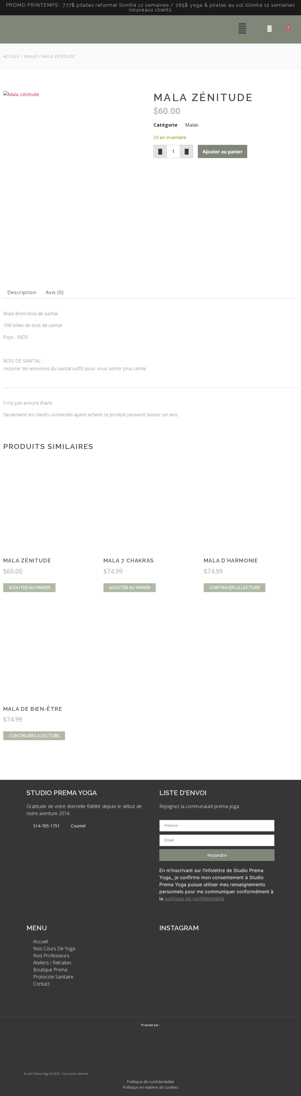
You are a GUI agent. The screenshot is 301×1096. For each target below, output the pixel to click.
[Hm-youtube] (268, 1057)
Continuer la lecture (234, 587)
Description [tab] (21, 292)
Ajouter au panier (223, 152)
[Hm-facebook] (230, 1057)
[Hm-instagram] (249, 1057)
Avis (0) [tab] (55, 292)
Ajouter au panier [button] (29, 587)
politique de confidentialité (194, 898)
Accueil (11, 56)
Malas (31, 56)
